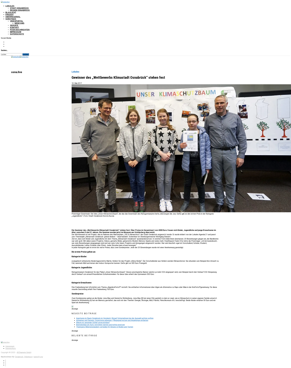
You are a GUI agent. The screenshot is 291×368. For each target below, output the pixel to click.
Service (14, 25)
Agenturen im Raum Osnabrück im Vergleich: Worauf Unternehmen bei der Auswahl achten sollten (114, 318)
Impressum (15, 32)
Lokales (9, 6)
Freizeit (9, 15)
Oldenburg (28, 357)
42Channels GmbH (24, 352)
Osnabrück (19, 357)
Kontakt (14, 28)
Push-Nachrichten (20, 30)
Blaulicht (10, 12)
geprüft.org (38, 357)
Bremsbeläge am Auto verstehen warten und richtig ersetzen (100, 325)
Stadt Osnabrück (19, 8)
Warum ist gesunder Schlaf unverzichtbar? (93, 322)
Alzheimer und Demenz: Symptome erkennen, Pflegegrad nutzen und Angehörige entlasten (112, 320)
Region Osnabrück (20, 10)
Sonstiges (10, 19)
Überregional (12, 17)
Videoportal (16, 21)
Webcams (19, 23)
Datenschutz (17, 34)
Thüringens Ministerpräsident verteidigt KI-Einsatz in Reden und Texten (104, 327)
